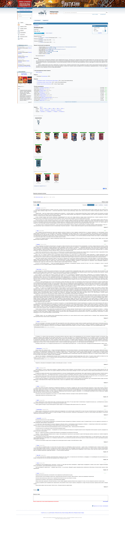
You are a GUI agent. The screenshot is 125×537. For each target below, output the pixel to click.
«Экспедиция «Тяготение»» (44, 87)
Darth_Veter (39, 269)
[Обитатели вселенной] (92, 139)
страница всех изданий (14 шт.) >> (40, 185)
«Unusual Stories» (21, 66)
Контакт (47, 51)
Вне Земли (47, 49)
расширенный (103, 14)
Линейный (49, 52)
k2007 (38, 400)
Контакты (60, 512)
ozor (106, 68)
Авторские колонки (23, 36)
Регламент (52, 512)
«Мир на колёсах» (43, 94)
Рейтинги (22, 30)
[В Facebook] (104, 188)
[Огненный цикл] (38, 124)
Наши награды (65, 512)
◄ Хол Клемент (37, 20)
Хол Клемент (36, 25)
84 (44, 55)
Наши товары (81, 512)
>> (27, 100)
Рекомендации (23, 32)
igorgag (38, 244)
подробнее (100, 32)
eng (45, 512)
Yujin (38, 230)
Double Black (39, 409)
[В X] (106, 188)
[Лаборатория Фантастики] (42, 12)
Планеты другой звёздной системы (57, 49)
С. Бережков (41, 37)
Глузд (38, 445)
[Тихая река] (38, 166)
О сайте (42, 512)
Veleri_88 (38, 455)
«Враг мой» (42, 89)
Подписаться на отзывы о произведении (100, 505)
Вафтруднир (39, 348)
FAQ (56, 512)
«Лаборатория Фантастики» (65, 518)
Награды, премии (23, 28)
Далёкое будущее (49, 50)
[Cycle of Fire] (38, 181)
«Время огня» (42, 100)
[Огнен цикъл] (56, 180)
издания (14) (45, 20)
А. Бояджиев (41, 42)
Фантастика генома (39, 197)
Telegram (76, 512)
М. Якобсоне (41, 39)
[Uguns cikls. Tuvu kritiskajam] (47, 179)
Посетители (22, 34)
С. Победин (46, 37)
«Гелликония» (42, 93)
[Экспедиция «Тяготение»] (65, 138)
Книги (37, 72)
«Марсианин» (41, 91)
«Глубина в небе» (42, 90)
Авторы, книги (28, 24)
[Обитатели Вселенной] (101, 139)
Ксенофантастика (53, 51)
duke (19, 88)
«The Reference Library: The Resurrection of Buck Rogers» (47, 80)
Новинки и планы (23, 26)
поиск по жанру (95, 14)
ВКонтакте (71, 512)
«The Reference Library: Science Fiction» (44, 82)
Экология (40, 72)
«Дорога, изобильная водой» (46, 97)
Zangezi (38, 321)
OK (30, 18)
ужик (38, 367)
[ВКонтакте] (103, 188)
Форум (21, 38)
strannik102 (39, 418)
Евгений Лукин (24, 73)
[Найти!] (107, 12)
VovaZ (38, 473)
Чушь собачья (24, 74)
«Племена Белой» (43, 98)
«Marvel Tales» (28, 66)
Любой (47, 53)
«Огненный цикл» (44, 76)
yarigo (38, 386)
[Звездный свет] (83, 139)
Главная (21, 22)
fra (47, 512)
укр (48, 512)
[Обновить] (31, 74)
